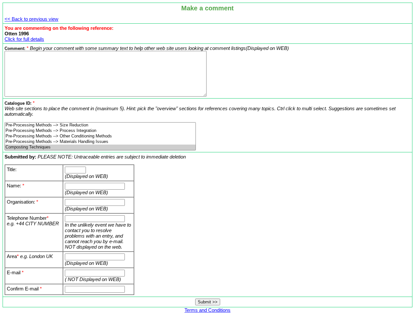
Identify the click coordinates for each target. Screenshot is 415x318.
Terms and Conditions (207, 310)
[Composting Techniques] (100, 147)
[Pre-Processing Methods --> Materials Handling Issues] (100, 142)
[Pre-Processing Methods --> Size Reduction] (100, 125)
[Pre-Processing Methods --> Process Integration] (100, 131)
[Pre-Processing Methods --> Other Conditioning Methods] (100, 136)
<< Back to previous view (31, 19)
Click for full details (24, 39)
